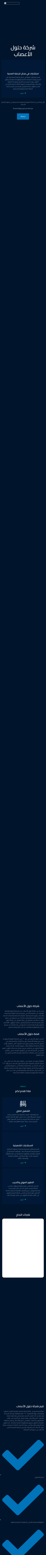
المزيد (21, 93)
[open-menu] (41, 4)
